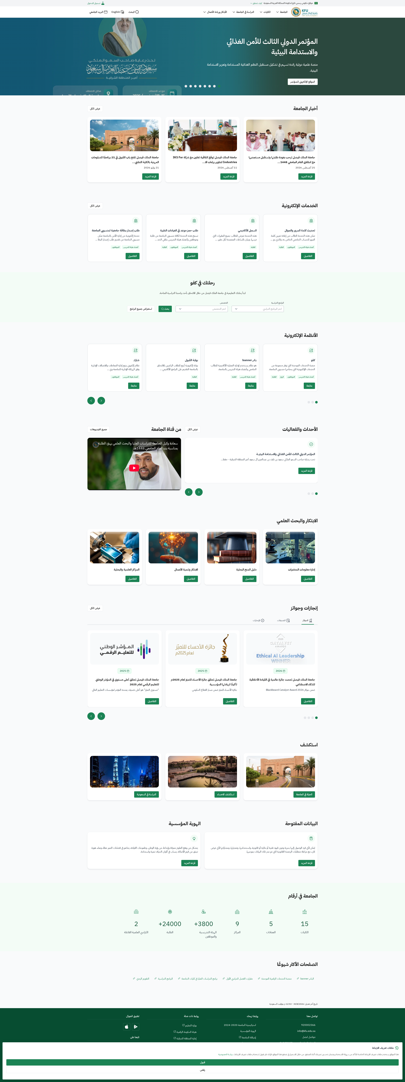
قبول (202, 1062)
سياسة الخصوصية (225, 1054)
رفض (202, 1070)
